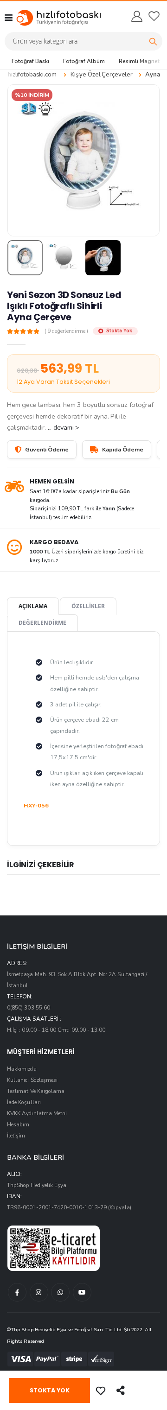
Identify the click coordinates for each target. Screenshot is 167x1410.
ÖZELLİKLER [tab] (88, 606)
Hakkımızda (22, 1069)
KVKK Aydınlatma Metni (37, 1113)
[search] (153, 41)
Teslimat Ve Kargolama (35, 1091)
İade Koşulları (24, 1102)
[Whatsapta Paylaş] (121, 1390)
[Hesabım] (136, 16)
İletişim (16, 1135)
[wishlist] (154, 16)
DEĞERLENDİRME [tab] (42, 622)
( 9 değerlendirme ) (66, 331)
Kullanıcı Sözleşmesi (32, 1080)
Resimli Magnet (139, 61)
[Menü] (8, 17)
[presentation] (20, 160)
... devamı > (63, 427)
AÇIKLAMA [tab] (33, 606)
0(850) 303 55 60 (28, 1007)
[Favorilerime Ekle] (101, 1390)
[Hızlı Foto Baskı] (50, 17)
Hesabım (18, 1124)
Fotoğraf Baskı (30, 61)
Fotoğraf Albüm (84, 61)
